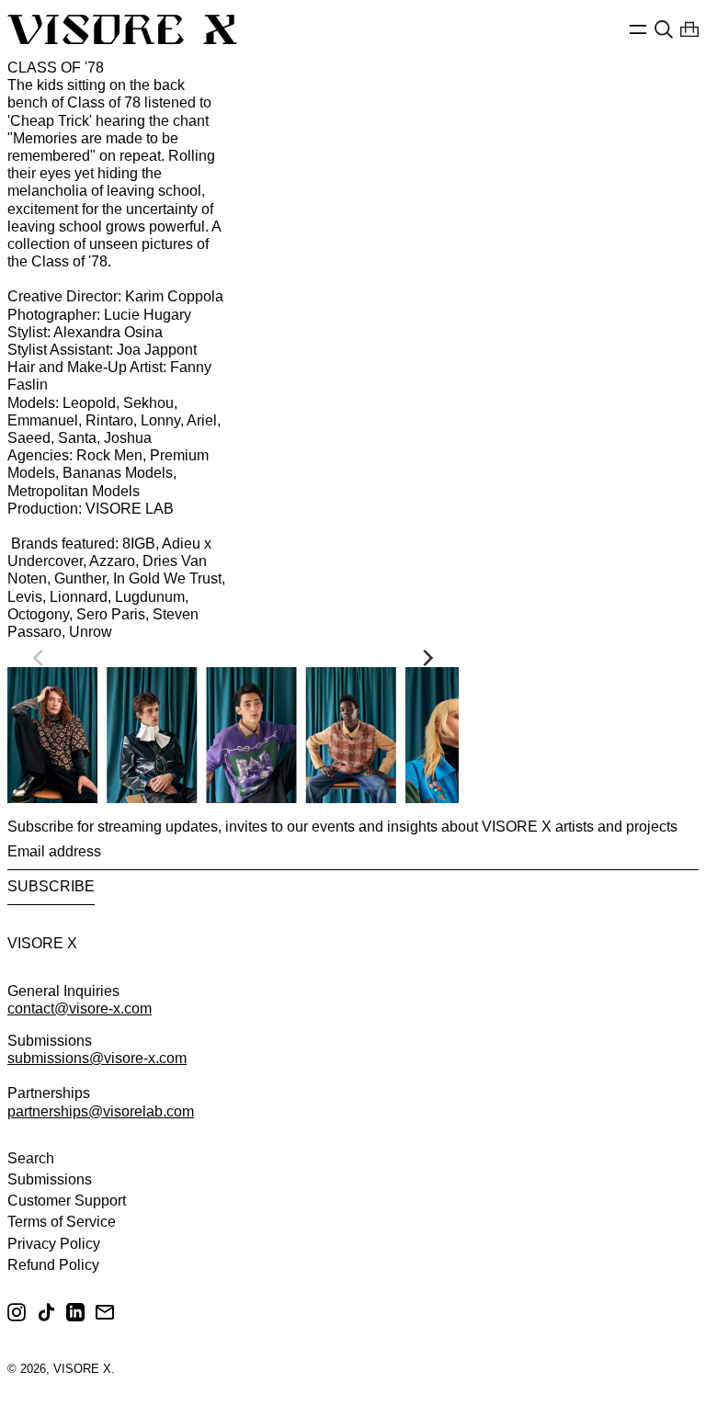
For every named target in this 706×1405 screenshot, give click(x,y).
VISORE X (42, 943)
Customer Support (66, 1200)
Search (30, 1158)
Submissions (49, 1179)
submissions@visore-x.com (97, 1058)
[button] (664, 29)
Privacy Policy (53, 1244)
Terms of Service (61, 1221)
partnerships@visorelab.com (100, 1111)
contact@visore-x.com (79, 1008)
